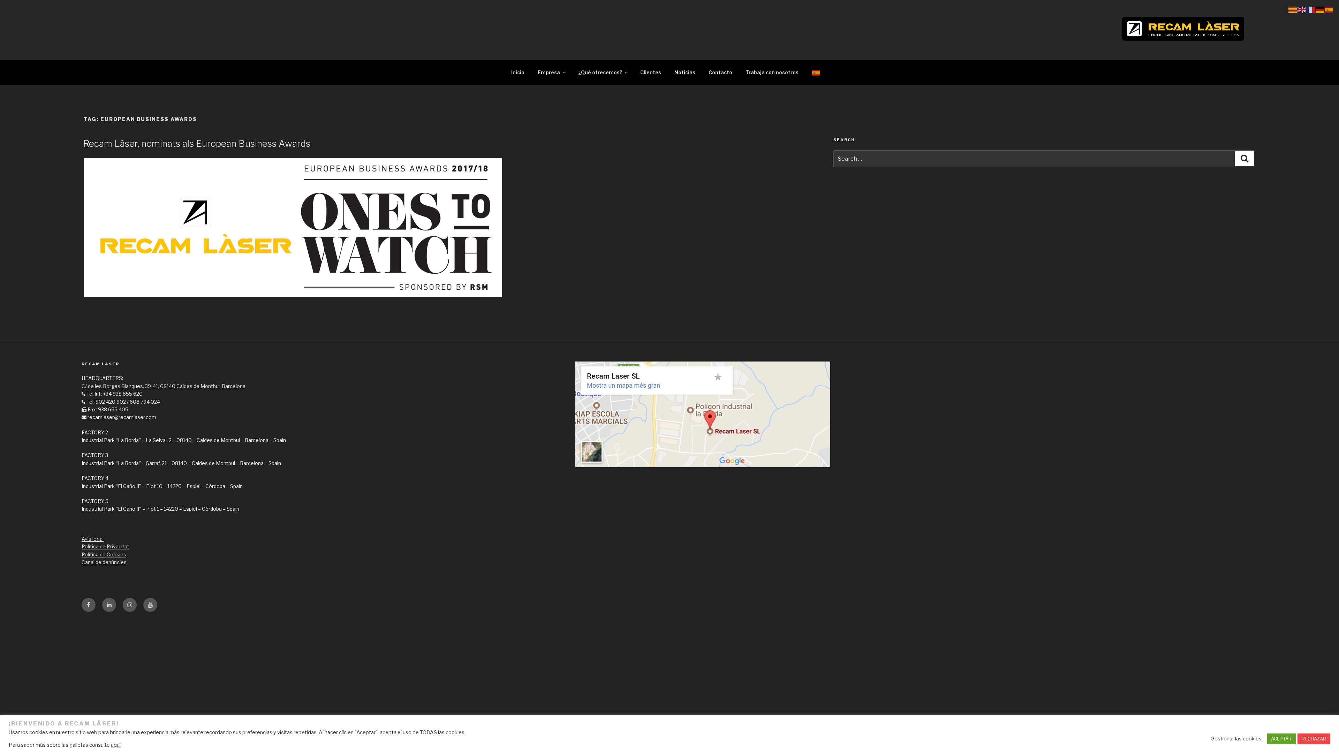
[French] (1311, 9)
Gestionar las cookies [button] (1236, 739)
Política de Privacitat (105, 546)
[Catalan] (1293, 9)
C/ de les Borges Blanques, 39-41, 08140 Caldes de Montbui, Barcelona (163, 386)
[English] (1302, 9)
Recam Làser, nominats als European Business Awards (196, 143)
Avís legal (93, 539)
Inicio (517, 72)
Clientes (650, 72)
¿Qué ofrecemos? (600, 72)
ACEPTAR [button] (1281, 738)
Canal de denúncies (104, 562)
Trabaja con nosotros (772, 72)
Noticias (684, 72)
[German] (1320, 9)
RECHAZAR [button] (1314, 738)
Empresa (549, 72)
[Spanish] (816, 72)
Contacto (720, 72)
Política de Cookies (104, 554)
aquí (116, 745)
